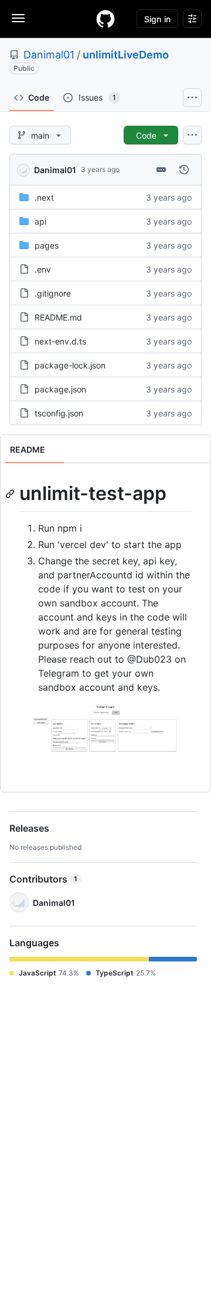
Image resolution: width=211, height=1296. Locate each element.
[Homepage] (105, 18)
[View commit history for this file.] (184, 169)
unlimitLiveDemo (126, 55)
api (40, 221)
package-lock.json (70, 365)
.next (44, 197)
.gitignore (53, 293)
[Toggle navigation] (18, 18)
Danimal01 (48, 55)
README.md (58, 317)
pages (47, 245)
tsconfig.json (59, 413)
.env (43, 269)
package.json (60, 389)
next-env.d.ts (60, 341)
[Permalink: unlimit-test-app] (11, 493)
